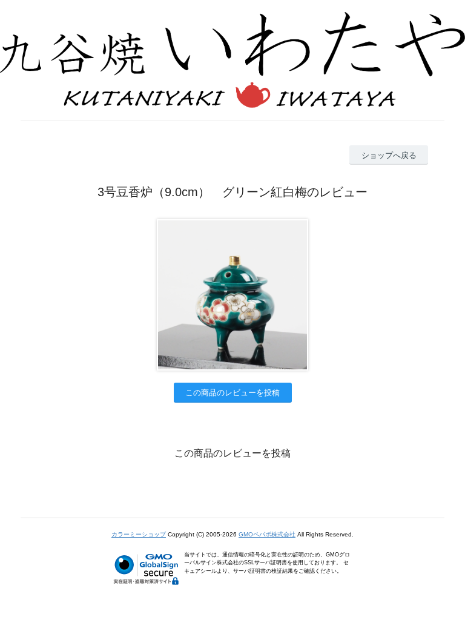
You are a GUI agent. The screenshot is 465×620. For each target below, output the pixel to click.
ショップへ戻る (389, 155)
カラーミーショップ (138, 534)
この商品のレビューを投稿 (232, 392)
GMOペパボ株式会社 (267, 534)
